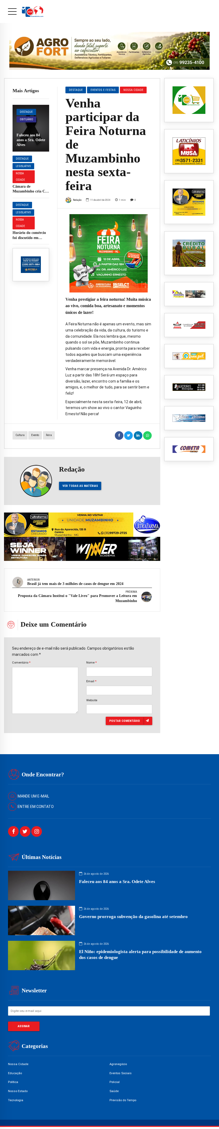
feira (49, 435)
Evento (35, 435)
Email (91, 681)
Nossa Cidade (20, 177)
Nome (91, 662)
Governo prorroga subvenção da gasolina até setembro (133, 916)
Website (91, 700)
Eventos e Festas (103, 90)
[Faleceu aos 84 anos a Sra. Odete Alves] (30, 128)
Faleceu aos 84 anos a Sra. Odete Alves (31, 140)
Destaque (26, 112)
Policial (115, 1082)
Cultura (20, 435)
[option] (108, 253)
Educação (15, 1073)
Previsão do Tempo (123, 1100)
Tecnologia (15, 1100)
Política (13, 1082)
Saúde (114, 1091)
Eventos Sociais (121, 1073)
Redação (77, 199)
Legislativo (23, 166)
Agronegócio (118, 1064)
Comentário (21, 662)
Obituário (26, 119)
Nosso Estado (18, 1091)
